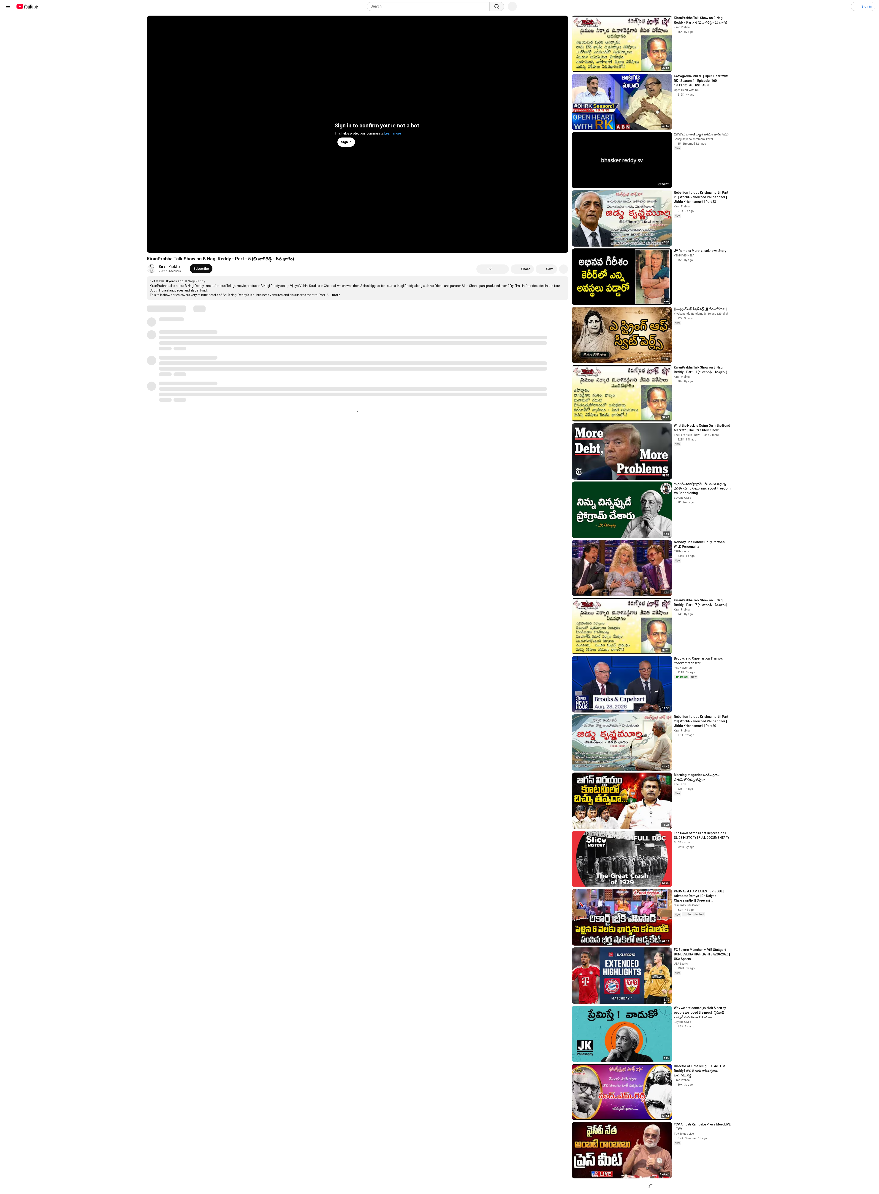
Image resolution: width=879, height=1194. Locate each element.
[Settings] (844, 6)
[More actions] (563, 269)
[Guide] (8, 6)
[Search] (496, 6)
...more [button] (334, 295)
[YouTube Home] (27, 6)
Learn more (392, 133)
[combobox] (429, 6)
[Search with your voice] (512, 6)
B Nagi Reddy (195, 281)
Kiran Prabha (169, 266)
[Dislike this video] (502, 269)
